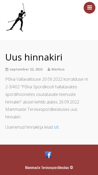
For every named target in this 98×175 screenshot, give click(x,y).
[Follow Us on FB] (48, 154)
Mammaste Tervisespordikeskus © (49, 167)
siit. (57, 127)
